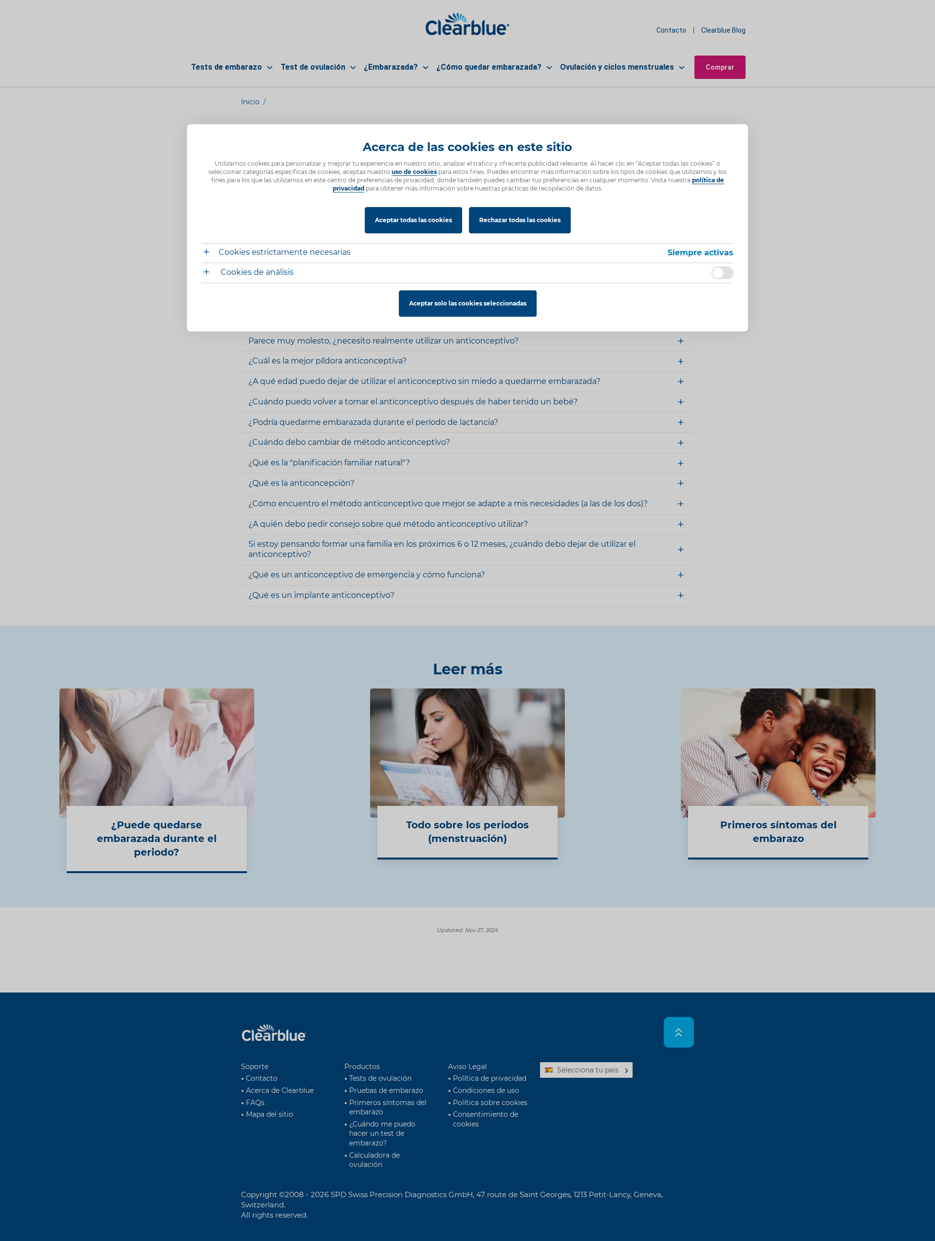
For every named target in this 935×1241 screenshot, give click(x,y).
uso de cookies (414, 171)
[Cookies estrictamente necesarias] (210, 253)
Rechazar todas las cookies (520, 220)
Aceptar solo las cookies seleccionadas (467, 303)
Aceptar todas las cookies (413, 220)
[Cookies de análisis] (210, 273)
